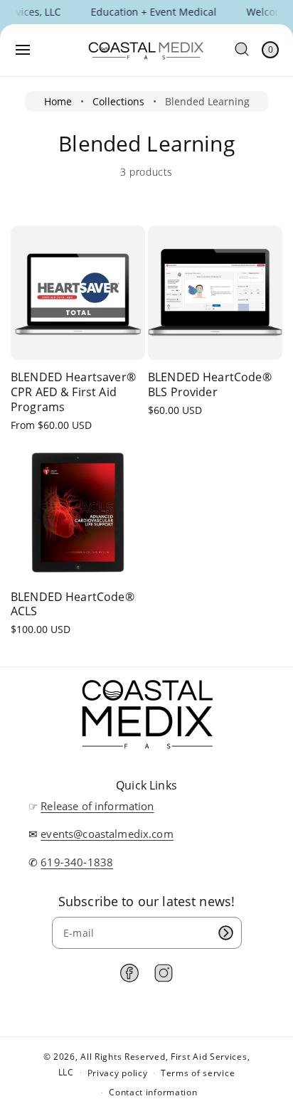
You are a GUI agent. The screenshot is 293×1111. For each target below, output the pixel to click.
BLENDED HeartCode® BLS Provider (210, 385)
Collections (118, 101)
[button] (22, 49)
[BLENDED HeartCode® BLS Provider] (215, 292)
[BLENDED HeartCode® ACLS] (78, 512)
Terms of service (198, 1073)
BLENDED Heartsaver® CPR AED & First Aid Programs (73, 392)
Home (58, 101)
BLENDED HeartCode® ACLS (72, 605)
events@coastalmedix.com (107, 833)
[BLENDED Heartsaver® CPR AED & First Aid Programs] (78, 292)
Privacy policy (117, 1073)
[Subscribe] (226, 933)
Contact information (153, 1092)
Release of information (97, 806)
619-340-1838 (77, 862)
